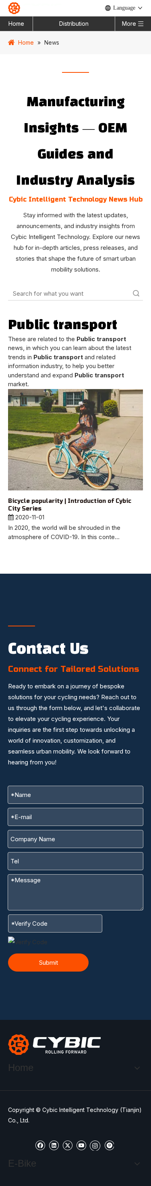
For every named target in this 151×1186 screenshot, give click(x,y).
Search (136, 293)
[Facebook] (40, 1144)
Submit (48, 962)
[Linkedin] (54, 1144)
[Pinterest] (109, 1144)
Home (16, 23)
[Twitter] (67, 1144)
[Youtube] (81, 1144)
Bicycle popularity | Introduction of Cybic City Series (69, 505)
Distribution (74, 23)
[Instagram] (95, 1145)
